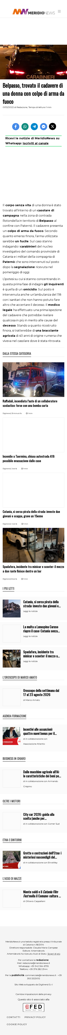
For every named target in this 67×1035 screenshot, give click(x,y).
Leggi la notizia (30, 611)
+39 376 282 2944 (38, 969)
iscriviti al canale (36, 143)
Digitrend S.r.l (46, 984)
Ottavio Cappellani (35, 901)
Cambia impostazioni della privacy (33, 994)
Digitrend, (7, 413)
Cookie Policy (17, 1024)
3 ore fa (14, 469)
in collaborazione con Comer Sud (42, 823)
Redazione (22, 107)
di (24, 700)
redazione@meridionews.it (36, 963)
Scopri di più (54, 953)
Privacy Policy (35, 1017)
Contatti (13, 1017)
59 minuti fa (16, 413)
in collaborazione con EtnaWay (42, 862)
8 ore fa (14, 579)
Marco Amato (33, 700)
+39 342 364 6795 (40, 966)
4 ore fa (14, 524)
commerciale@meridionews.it (40, 975)
